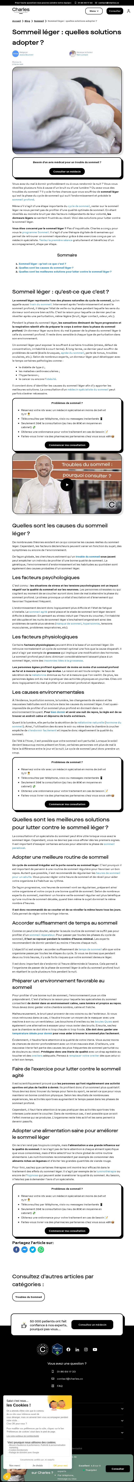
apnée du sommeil (72, 353)
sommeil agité (38, 612)
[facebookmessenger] (24, 1249)
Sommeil (39, 21)
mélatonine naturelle (90, 722)
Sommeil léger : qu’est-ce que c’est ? (42, 263)
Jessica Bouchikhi (26, 55)
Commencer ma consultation (67, 445)
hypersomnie (91, 623)
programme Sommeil (35, 232)
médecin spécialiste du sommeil (88, 389)
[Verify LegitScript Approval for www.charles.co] (57, 1349)
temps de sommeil (90, 949)
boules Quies (103, 1021)
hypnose (32, 1175)
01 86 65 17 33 (66, 1371)
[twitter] (32, 1249)
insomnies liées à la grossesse (63, 660)
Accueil (16, 21)
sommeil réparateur (42, 935)
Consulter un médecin (67, 171)
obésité (51, 379)
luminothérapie (106, 1171)
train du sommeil (41, 304)
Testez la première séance (55, 240)
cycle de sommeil (79, 206)
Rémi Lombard (82, 55)
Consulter (115, 11)
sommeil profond (23, 199)
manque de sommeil (69, 623)
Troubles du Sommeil (28, 1297)
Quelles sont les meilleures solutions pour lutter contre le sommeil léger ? (65, 271)
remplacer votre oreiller (84, 1055)
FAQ (60, 1386)
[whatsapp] (41, 1249)
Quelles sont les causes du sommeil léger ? (46, 267)
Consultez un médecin (92, 1324)
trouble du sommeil (88, 556)
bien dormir (58, 712)
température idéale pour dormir (32, 1033)
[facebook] (16, 1249)
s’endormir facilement (42, 730)
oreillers (37, 1055)
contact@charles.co (70, 1378)
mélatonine (39, 675)
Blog (27, 21)
